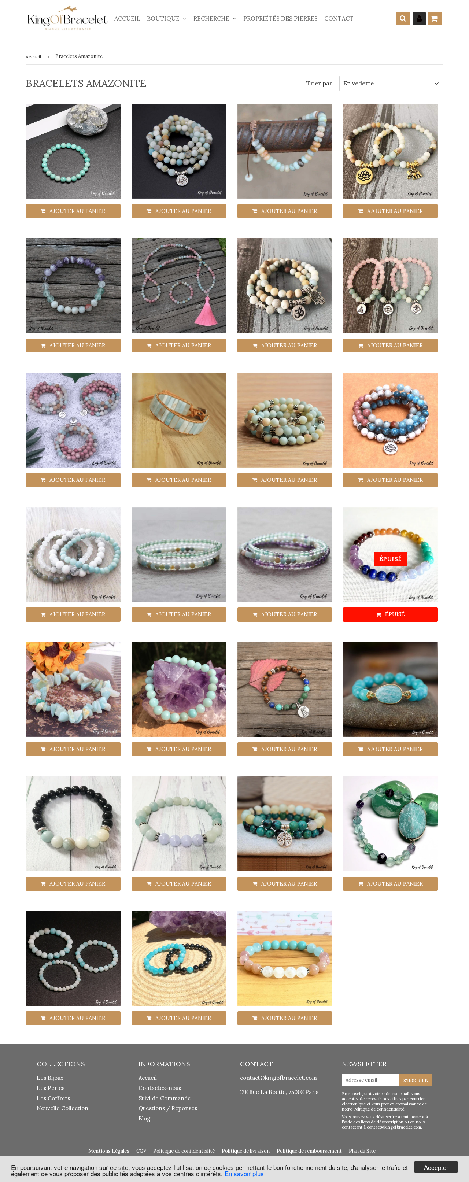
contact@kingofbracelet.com (278, 1077)
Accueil (127, 18)
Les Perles (50, 1088)
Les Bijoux (50, 1077)
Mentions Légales (108, 1151)
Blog (144, 1118)
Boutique (164, 18)
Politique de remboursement (309, 1151)
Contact (339, 18)
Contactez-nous (160, 1088)
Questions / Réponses (168, 1108)
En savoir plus (244, 1173)
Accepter (436, 1167)
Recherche (212, 18)
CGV (141, 1151)
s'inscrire (415, 1080)
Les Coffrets (53, 1098)
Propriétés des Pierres (280, 18)
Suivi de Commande (165, 1098)
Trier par (319, 83)
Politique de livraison (246, 1151)
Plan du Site (362, 1151)
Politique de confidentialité (378, 1109)
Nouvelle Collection (62, 1108)
